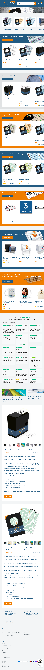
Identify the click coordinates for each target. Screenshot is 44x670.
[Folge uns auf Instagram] (5, 662)
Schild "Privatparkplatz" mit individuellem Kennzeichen (8, 216)
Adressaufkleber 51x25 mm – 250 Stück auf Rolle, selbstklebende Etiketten (25, 100)
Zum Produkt (8, 496)
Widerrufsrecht (5, 647)
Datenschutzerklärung (6, 645)
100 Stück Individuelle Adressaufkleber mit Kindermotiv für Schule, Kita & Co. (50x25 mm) (25, 61)
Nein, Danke (22, 667)
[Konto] (38, 3)
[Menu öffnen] (2, 3)
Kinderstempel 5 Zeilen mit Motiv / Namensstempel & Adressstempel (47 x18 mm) (25, 258)
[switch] (40, 666)
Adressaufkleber (27, 631)
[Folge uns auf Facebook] (3, 662)
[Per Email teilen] (39, 452)
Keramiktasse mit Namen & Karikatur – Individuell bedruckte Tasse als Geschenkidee (25, 302)
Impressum (4, 643)
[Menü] (42, 659)
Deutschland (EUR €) (6, 657)
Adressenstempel (27, 634)
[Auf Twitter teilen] (37, 452)
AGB (3, 650)
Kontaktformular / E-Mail (10, 622)
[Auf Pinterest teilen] (35, 452)
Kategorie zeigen (7, 39)
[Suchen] (35, 3)
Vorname (17, 655)
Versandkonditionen (6, 648)
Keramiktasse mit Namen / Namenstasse (8, 302)
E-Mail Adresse (19, 651)
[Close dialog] (29, 637)
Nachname (18, 659)
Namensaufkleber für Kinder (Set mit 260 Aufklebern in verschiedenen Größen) (9, 178)
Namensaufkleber (27, 632)
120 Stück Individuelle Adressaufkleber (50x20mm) (8, 60)
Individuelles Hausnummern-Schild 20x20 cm (26, 216)
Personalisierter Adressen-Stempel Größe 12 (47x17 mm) (10, 258)
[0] (41, 3)
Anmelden (22, 664)
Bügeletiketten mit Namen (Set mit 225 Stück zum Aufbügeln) (10, 138)
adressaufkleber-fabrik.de (9, 452)
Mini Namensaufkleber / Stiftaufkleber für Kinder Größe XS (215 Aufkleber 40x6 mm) (25, 178)
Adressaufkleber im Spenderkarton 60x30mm (8, 99)
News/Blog (4, 652)
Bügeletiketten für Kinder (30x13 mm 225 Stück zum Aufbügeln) (25, 138)
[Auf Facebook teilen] (33, 452)
